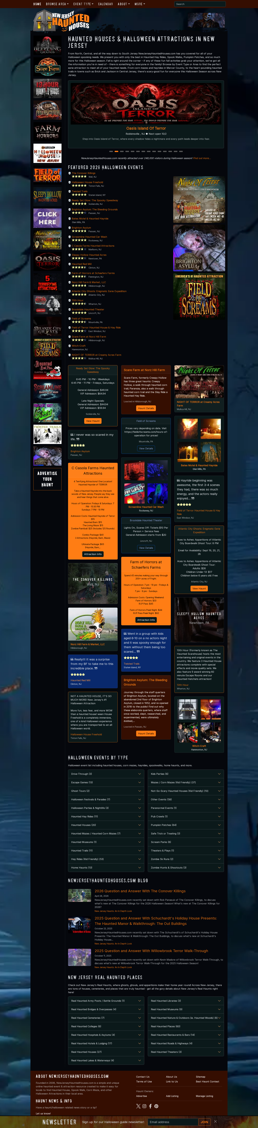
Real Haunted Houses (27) (86, 1051)
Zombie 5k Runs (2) (162, 859)
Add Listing (172, 1096)
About (122, 4)
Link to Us (172, 1081)
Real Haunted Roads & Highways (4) (171, 1043)
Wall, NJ (93, 584)
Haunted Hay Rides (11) (84, 816)
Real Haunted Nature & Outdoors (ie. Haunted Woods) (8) (184, 1017)
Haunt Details (146, 408)
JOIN (204, 1122)
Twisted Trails (79, 191)
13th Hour (77, 300)
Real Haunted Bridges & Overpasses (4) (93, 1009)
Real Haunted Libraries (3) (166, 1000)
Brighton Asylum (81, 227)
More (138, 4)
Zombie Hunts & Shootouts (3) (168, 867)
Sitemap (200, 1076)
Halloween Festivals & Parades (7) (90, 799)
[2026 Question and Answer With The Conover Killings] (79, 895)
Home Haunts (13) (81, 867)
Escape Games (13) (82, 782)
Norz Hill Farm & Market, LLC (89, 282)
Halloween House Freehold (87, 182)
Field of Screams (81, 318)
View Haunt (93, 420)
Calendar (105, 4)
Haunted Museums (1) (84, 842)
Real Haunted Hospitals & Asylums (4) (93, 1034)
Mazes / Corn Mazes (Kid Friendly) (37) (173, 782)
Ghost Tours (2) (80, 790)
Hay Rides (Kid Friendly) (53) (87, 859)
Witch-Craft (79, 345)
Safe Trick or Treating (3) (165, 833)
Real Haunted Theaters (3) (166, 1051)
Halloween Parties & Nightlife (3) (90, 807)
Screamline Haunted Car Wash (89, 236)
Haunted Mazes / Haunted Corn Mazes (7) (95, 833)
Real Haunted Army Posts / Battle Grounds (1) (98, 1000)
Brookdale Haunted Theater (88, 309)
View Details (146, 448)
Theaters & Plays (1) (162, 850)
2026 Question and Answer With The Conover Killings (140, 891)
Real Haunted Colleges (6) (86, 1026)
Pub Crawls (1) (159, 816)
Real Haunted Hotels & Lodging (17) (91, 1043)
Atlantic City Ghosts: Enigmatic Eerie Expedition (99, 291)
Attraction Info (93, 554)
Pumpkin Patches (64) (164, 825)
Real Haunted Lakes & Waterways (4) (92, 1060)
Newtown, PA (199, 623)
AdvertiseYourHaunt (47, 479)
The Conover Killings (83, 173)
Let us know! (43, 1113)
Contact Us (142, 1076)
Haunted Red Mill (146, 128)
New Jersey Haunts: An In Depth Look (113, 911)
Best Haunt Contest (207, 1081)
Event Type (82, 4)
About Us (171, 1076)
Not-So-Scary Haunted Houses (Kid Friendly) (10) (179, 790)
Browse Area (56, 4)
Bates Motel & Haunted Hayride (90, 218)
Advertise (141, 1096)
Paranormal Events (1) (164, 807)
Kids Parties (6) (159, 773)
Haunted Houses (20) (83, 825)
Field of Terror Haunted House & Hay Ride (96, 327)
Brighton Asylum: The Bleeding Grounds (95, 209)
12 (170, 151)
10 (160, 151)
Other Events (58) (161, 799)
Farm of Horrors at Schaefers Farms (93, 273)
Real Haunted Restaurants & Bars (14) (173, 1034)
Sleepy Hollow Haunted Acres (89, 254)
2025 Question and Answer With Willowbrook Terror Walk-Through (151, 951)
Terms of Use (144, 1081)
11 (165, 151)
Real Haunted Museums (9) (166, 1009)
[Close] (215, 1121)
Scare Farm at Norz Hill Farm (89, 336)
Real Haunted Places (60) (165, 1026)
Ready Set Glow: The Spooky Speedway (95, 200)
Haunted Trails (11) (82, 850)
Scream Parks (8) (161, 842)
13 (176, 151)
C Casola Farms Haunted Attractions (93, 245)
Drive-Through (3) (81, 773)
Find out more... (202, 158)
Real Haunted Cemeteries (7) (88, 1017)
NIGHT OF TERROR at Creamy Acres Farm (96, 354)
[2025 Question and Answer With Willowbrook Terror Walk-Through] (79, 957)
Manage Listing (204, 1096)
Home (37, 4)
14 (181, 151)
